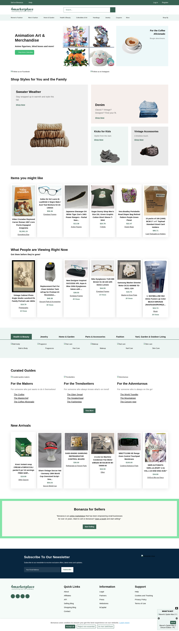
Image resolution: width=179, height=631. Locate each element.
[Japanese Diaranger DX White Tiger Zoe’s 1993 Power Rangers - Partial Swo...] (76, 210)
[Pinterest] (23, 596)
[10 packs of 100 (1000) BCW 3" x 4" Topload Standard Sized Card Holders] (155, 210)
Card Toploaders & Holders (156, 234)
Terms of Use (140, 603)
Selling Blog (69, 603)
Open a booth (100, 519)
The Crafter (19, 394)
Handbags (96, 17)
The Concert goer (128, 402)
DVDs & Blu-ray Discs (155, 477)
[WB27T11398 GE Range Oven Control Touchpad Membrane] (129, 460)
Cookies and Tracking (144, 596)
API (65, 600)
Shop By (165, 17)
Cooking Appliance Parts (129, 466)
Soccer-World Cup (50, 486)
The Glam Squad (75, 394)
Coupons (119, 17)
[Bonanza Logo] (22, 9)
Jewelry (107, 17)
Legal (101, 592)
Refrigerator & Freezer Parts (76, 466)
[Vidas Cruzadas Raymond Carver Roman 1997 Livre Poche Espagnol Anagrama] (23, 210)
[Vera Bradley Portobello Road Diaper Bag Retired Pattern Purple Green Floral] (129, 210)
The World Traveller (129, 394)
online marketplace (77, 516)
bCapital (102, 607)
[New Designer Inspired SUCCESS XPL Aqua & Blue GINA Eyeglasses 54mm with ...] (76, 288)
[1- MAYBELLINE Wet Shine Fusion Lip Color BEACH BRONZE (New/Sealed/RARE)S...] (155, 288)
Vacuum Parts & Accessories (49, 302)
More (127, 17)
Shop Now (20, 105)
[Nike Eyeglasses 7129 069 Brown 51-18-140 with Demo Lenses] (102, 288)
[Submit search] (112, 9)
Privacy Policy (140, 600)
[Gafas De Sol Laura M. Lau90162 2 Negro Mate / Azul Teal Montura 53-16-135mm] (49, 210)
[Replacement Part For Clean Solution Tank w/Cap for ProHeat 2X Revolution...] (49, 288)
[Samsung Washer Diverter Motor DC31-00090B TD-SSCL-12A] (129, 288)
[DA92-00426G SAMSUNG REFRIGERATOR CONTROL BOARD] (76, 460)
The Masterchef (21, 398)
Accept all (70, 627)
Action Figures (76, 227)
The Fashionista (74, 402)
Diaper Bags (129, 227)
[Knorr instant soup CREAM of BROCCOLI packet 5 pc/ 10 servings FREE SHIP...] (23, 460)
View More (89, 411)
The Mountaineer (128, 398)
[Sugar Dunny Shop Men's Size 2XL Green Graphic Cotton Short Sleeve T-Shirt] (102, 210)
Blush (155, 311)
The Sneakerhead (75, 398)
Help (30, 2)
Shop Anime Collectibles (25, 52)
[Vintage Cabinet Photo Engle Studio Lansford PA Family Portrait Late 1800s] (23, 288)
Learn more (124, 623)
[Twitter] (18, 596)
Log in (155, 2)
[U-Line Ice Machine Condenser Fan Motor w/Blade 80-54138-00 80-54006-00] (102, 460)
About (66, 592)
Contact (67, 611)
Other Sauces (23, 480)
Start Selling (89, 527)
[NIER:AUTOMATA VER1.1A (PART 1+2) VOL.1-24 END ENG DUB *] (155, 460)
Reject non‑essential (86, 627)
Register (165, 2)
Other (103, 472)
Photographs (23, 308)
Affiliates (67, 596)
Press (101, 600)
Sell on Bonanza (17, 2)
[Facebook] (13, 596)
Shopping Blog (70, 607)
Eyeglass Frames (50, 214)
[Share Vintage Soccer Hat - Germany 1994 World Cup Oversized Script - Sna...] (49, 460)
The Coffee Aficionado (24, 402)
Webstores (103, 603)
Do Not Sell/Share (105, 627)
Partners (102, 596)
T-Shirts (103, 227)
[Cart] (166, 9)
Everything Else (23, 235)
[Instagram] (27, 596)
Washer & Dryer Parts (129, 295)
